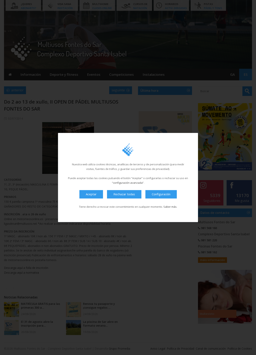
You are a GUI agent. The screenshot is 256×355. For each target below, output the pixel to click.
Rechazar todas (124, 194)
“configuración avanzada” (128, 182)
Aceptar (91, 194)
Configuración (161, 194)
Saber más (170, 206)
